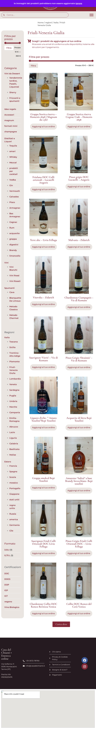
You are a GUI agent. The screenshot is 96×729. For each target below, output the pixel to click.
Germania (14, 525)
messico (13, 483)
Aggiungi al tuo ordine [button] (43, 126)
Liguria (13, 438)
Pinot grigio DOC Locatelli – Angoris (78, 178)
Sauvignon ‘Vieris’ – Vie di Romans (43, 359)
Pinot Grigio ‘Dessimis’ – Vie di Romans (79, 359)
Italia (56, 22)
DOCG (7, 579)
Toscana (13, 342)
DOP (6, 585)
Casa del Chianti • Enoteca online (6, 654)
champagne (10, 131)
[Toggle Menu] (92, 15)
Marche (13, 407)
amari (12, 151)
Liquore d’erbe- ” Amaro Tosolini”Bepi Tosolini (43, 419)
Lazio (12, 432)
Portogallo (14, 488)
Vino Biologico (11, 607)
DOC (6, 573)
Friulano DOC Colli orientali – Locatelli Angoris (43, 180)
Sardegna (14, 390)
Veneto (13, 384)
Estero (7, 461)
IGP (6, 590)
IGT (6, 596)
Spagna (13, 471)
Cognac (13, 222)
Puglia (12, 395)
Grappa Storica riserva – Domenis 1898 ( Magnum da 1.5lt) (43, 117)
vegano (8, 601)
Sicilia (12, 347)
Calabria (13, 443)
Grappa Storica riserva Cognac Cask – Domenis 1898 (79, 117)
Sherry (12, 92)
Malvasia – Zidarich (79, 240)
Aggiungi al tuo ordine (43, 427)
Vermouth (14, 191)
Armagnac (14, 208)
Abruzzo (13, 427)
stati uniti (14, 499)
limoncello (14, 256)
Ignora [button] (79, 3)
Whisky (13, 157)
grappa (13, 239)
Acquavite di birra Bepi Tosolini (79, 419)
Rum (11, 228)
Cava (11, 292)
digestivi (13, 244)
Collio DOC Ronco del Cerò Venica (79, 605)
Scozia (12, 477)
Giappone (14, 494)
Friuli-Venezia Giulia (13, 370)
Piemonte (14, 361)
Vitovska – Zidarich (43, 297)
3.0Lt (7, 550)
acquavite (14, 233)
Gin (11, 185)
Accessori (9, 115)
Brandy (13, 250)
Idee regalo (10, 109)
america (13, 519)
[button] (61, 624)
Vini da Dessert (12, 73)
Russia (12, 514)
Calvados (14, 196)
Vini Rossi (14, 275)
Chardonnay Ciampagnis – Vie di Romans (78, 299)
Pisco (12, 202)
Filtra (9, 48)
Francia (13, 466)
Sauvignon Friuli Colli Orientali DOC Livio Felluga (43, 543)
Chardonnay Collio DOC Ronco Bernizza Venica (43, 605)
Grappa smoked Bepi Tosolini (43, 479)
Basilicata (14, 449)
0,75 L (7, 555)
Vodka (12, 180)
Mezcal (13, 162)
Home (41, 22)
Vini (6, 263)
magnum (9, 120)
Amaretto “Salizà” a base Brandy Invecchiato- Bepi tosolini (78, 481)
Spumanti (9, 288)
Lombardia (15, 379)
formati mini (10, 126)
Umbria (13, 401)
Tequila (13, 146)
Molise (12, 455)
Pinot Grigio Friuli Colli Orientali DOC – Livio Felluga (79, 543)
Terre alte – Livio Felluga (43, 240)
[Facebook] (85, 660)
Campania (14, 412)
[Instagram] (85, 666)
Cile (11, 531)
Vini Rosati (14, 281)
